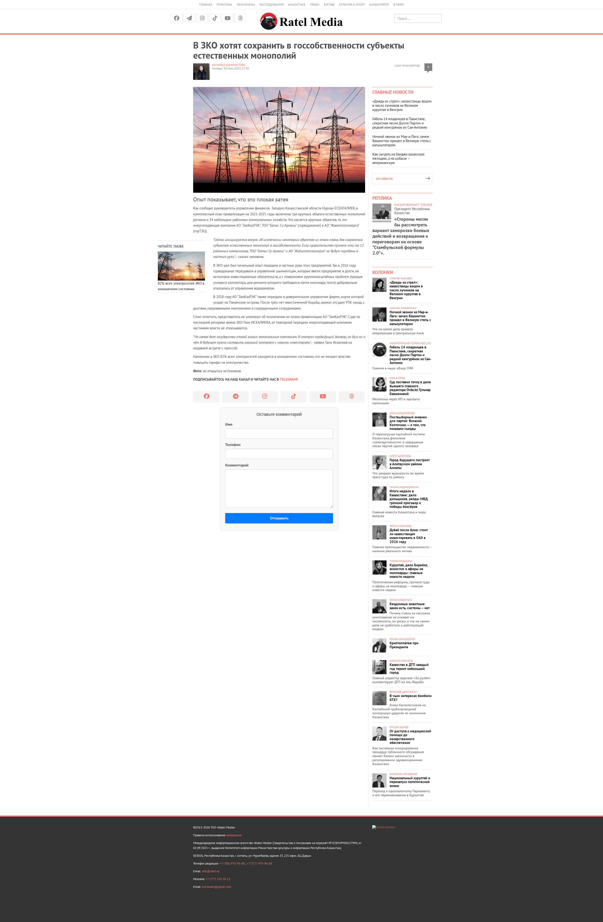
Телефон (232, 445)
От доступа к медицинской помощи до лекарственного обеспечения (410, 737)
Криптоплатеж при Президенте (404, 645)
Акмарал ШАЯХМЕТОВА (228, 65)
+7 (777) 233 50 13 (218, 879)
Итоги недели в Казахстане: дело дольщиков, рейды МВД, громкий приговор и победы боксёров (409, 499)
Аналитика (297, 5)
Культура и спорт (352, 5)
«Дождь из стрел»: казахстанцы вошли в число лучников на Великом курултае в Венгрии (402, 105)
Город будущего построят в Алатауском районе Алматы (410, 464)
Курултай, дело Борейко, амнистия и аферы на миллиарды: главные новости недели (409, 571)
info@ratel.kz (211, 871)
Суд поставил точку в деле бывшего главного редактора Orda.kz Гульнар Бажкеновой (410, 388)
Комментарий (237, 465)
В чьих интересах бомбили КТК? (411, 698)
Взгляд (329, 5)
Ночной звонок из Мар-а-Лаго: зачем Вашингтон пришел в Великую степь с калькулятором (401, 140)
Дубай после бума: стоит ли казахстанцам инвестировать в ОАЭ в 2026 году (409, 536)
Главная (205, 5)
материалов (233, 835)
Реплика (382, 198)
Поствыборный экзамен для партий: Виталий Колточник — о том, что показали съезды (408, 423)
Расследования (272, 5)
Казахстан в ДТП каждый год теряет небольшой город (409, 668)
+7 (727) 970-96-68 (259, 863)
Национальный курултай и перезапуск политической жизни (410, 782)
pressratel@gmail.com (216, 887)
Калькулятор (379, 5)
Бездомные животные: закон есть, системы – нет (410, 606)
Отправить (279, 518)
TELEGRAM (288, 379)
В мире (398, 5)
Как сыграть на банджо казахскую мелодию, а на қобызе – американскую (398, 158)
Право (314, 5)
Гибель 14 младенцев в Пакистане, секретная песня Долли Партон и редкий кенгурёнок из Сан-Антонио (399, 123)
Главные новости (392, 92)
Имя (228, 424)
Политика (224, 5)
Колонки (382, 272)
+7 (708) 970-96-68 (232, 863)
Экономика (246, 5)
